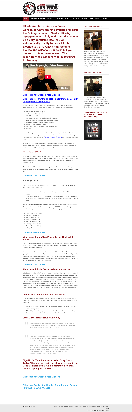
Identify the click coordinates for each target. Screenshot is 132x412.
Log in (107, 408)
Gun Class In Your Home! (79, 18)
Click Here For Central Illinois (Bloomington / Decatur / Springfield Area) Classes (50, 386)
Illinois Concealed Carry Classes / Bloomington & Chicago (67, 8)
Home (26, 18)
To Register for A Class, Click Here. (34, 175)
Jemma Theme (105, 410)
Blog (91, 18)
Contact (104, 18)
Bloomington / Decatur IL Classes (41, 18)
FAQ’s (97, 18)
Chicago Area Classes (61, 18)
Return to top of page (29, 406)
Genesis (96, 410)
